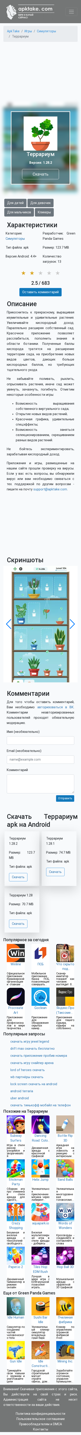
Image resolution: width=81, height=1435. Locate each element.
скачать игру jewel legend (29, 1042)
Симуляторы (15, 239)
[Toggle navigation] (71, 12)
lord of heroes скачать (27, 1070)
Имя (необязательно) (23, 732)
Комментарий (17, 770)
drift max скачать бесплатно (32, 1049)
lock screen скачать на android (33, 1084)
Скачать (40, 174)
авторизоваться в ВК (55, 707)
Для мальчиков (19, 212)
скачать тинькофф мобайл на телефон (40, 1105)
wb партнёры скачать (26, 1077)
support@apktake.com (50, 489)
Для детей (15, 203)
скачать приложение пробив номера (38, 1056)
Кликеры (44, 212)
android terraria (21, 1091)
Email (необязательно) (24, 751)
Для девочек (40, 203)
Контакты (40, 1429)
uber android (19, 1098)
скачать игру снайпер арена (32, 1063)
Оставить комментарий (40, 292)
